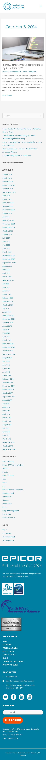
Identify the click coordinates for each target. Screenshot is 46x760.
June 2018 (6, 365)
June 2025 (6, 196)
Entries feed (6, 533)
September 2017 (8, 397)
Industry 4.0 (7, 497)
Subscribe (12, 720)
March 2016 (6, 421)
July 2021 (5, 284)
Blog (5, 658)
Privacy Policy (10, 665)
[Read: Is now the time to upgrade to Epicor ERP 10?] (23, 49)
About (6, 641)
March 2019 (6, 340)
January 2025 (7, 206)
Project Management (10, 511)
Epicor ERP (6, 514)
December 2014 (8, 442)
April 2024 (6, 217)
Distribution (7, 504)
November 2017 (8, 389)
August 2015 (7, 425)
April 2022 (6, 273)
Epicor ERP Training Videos (12, 465)
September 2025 (8, 192)
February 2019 (8, 344)
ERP (19, 72)
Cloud (4, 507)
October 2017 (7, 393)
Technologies (10, 648)
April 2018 (6, 372)
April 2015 (6, 435)
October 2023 (7, 231)
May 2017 (6, 411)
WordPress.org (8, 540)
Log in (4, 530)
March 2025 (6, 199)
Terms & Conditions (13, 661)
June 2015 (6, 432)
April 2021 (6, 291)
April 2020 (6, 312)
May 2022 (6, 270)
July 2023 (6, 238)
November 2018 (8, 347)
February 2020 (8, 316)
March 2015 (6, 439)
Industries (8, 651)
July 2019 (5, 330)
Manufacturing (8, 461)
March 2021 (6, 294)
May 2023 (6, 245)
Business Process (8, 518)
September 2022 (9, 263)
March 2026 (7, 178)
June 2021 (6, 287)
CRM (4, 479)
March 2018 (6, 375)
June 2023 (6, 242)
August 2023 (7, 234)
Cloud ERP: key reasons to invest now (16, 155)
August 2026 (7, 175)
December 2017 (8, 386)
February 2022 (8, 280)
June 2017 (6, 407)
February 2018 (8, 379)
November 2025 (8, 185)
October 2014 (7, 446)
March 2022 (7, 277)
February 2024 (8, 220)
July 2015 (5, 428)
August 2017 (7, 400)
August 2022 (7, 266)
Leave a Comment (9, 72)
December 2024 (8, 210)
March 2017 (6, 418)
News (4, 483)
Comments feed (8, 537)
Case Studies (9, 655)
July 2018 (6, 361)
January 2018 (7, 382)
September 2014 (8, 449)
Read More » (7, 95)
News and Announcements (12, 490)
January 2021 (7, 301)
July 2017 (5, 404)
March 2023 (7, 252)
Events (5, 472)
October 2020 (7, 305)
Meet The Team (8, 475)
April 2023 (6, 249)
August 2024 (7, 213)
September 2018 (8, 354)
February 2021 (7, 298)
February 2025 (8, 203)
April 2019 (6, 337)
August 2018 (7, 358)
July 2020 (6, 309)
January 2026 (7, 182)
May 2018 (6, 368)
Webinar (5, 468)
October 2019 (7, 323)
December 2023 (8, 224)
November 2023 (8, 227)
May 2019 (6, 333)
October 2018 (7, 351)
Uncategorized (8, 493)
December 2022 (8, 256)
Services (7, 645)
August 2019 (7, 326)
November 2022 (8, 259)
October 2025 (7, 189)
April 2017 (6, 414)
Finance (5, 500)
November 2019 (8, 319)
